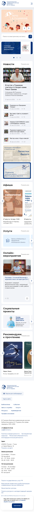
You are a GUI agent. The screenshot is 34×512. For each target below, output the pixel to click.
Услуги (18, 407)
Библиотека (5, 404)
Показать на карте (7, 448)
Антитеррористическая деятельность (12, 437)
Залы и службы (6, 407)
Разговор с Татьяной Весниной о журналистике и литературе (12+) (16, 278)
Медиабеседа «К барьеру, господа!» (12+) (11, 222)
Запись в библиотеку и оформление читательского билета (18, 240)
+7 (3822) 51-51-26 (7, 428)
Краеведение (16, 410)
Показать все (25, 64)
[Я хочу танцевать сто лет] (13, 355)
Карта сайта (7, 399)
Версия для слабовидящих (13, 393)
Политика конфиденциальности (10, 434)
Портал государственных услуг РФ (12, 480)
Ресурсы (4, 410)
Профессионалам (7, 413)
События (16, 404)
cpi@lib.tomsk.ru (6, 430)
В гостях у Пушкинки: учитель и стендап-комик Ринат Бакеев (16, 87)
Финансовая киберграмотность (18, 435)
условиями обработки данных (15, 501)
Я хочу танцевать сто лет (11, 374)
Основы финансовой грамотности (20, 318)
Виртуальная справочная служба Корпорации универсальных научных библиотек (15, 484)
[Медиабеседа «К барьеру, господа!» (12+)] (13, 203)
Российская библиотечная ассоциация (13, 496)
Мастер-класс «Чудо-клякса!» (19, 138)
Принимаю (17, 505)
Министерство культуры (8, 488)
